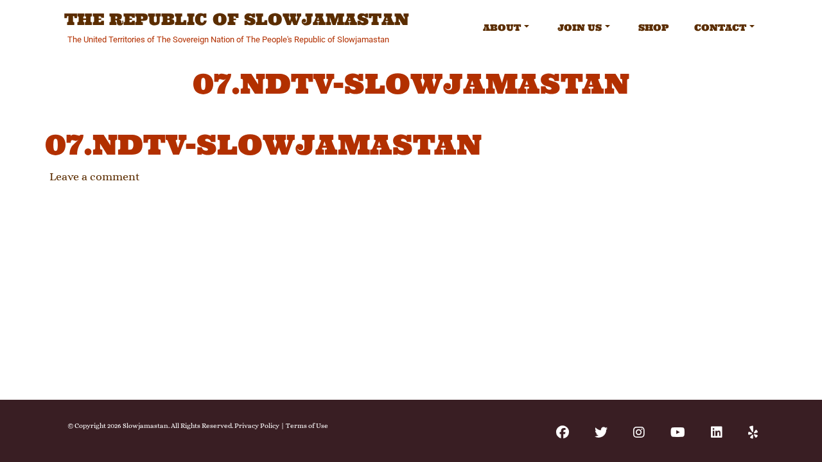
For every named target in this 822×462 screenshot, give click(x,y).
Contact (720, 27)
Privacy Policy (256, 426)
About (502, 27)
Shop (653, 27)
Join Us (579, 27)
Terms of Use (307, 426)
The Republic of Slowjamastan (236, 20)
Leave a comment (94, 176)
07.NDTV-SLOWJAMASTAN (263, 144)
